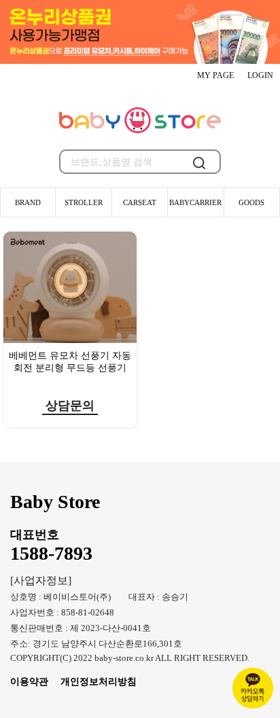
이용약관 (29, 681)
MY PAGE (215, 75)
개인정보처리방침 (98, 681)
